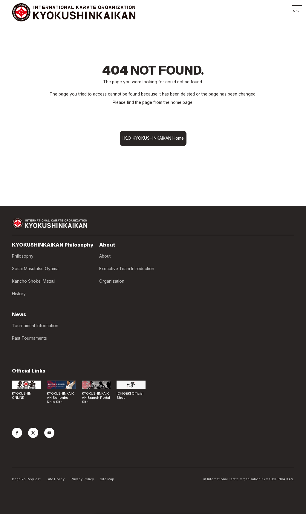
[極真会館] (73, 12)
